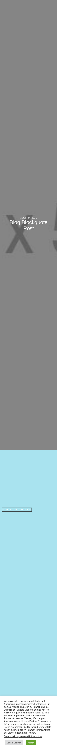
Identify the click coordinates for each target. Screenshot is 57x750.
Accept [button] (31, 743)
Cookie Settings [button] (14, 743)
